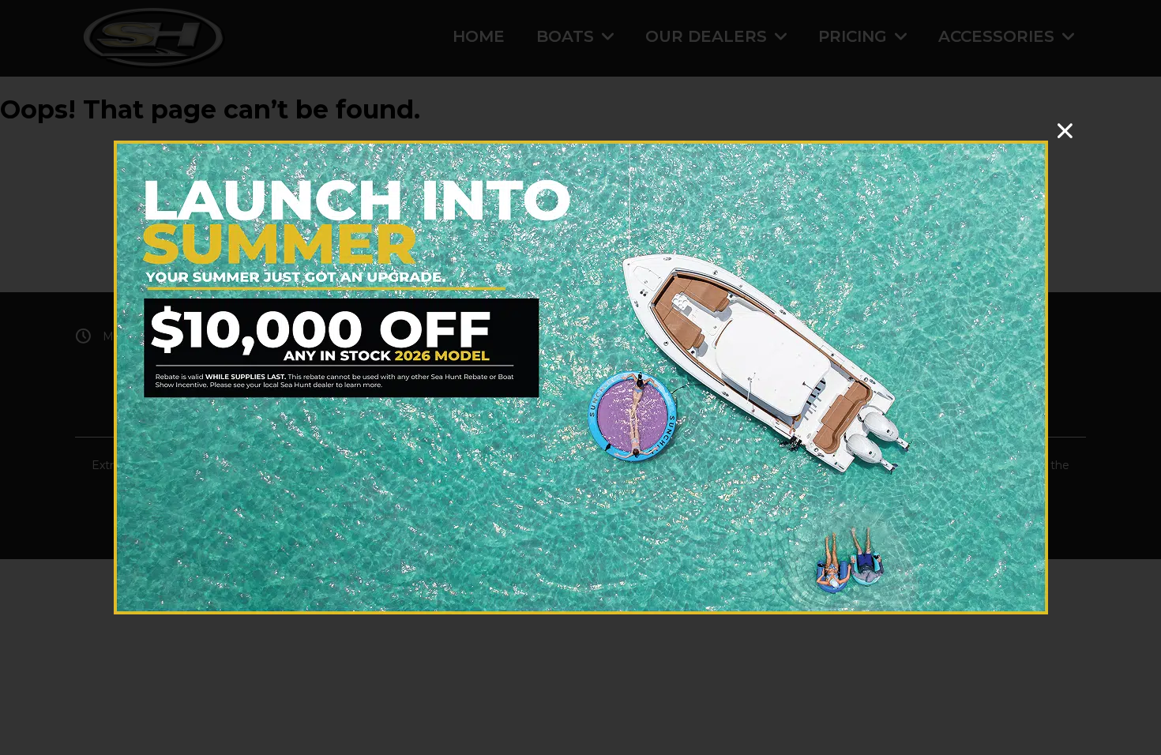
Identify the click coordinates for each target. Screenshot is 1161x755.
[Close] (1065, 131)
